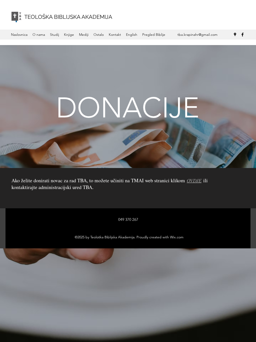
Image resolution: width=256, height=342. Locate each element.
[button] (39, 34)
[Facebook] (242, 34)
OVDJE (194, 180)
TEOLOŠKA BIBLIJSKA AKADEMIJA (68, 17)
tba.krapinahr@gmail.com (198, 34)
